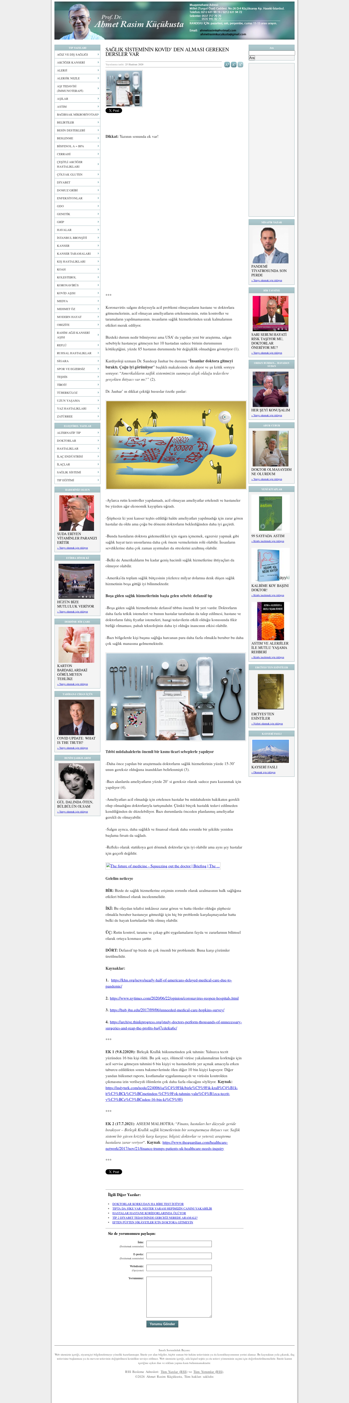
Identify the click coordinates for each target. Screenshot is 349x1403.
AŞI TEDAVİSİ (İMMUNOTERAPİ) (70, 88)
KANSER (63, 245)
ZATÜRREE (65, 416)
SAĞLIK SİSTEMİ (69, 472)
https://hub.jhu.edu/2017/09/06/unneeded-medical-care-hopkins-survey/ (167, 1009)
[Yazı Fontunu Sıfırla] (240, 64)
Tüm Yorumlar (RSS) (208, 1371)
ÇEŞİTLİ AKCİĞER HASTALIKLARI (70, 164)
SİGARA (63, 361)
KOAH (61, 269)
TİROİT (62, 385)
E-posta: (132, 1256)
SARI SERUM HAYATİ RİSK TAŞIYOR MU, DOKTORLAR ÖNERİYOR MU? (269, 341)
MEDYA (62, 301)
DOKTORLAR (66, 440)
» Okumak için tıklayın (263, 772)
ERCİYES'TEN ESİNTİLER (262, 716)
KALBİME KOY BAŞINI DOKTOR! (270, 587)
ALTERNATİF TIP (69, 432)
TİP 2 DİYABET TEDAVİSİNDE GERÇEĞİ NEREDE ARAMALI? (154, 1217)
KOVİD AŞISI (66, 293)
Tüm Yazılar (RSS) (174, 1371)
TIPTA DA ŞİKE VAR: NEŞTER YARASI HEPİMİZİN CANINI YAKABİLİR (162, 1208)
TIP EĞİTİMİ (65, 480)
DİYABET (63, 182)
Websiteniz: (137, 1268)
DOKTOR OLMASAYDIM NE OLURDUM (271, 471)
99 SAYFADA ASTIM (267, 535)
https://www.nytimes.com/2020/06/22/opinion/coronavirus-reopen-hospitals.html (174, 998)
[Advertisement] (174, 181)
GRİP (60, 222)
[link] (176, 488)
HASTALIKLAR (67, 448)
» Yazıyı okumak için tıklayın (72, 547)
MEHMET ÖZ (66, 309)
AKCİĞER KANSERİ (71, 62)
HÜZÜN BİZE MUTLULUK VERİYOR (75, 604)
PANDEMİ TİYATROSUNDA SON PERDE (269, 270)
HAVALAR (64, 230)
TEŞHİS (62, 377)
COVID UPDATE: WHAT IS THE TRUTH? (76, 740)
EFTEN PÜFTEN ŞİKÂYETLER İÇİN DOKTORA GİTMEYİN (152, 1222)
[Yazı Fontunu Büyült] (227, 64)
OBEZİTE (63, 325)
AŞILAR (62, 98)
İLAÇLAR (63, 464)
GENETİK (63, 214)
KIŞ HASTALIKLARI (71, 261)
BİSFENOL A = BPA (70, 146)
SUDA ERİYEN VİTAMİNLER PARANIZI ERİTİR (77, 538)
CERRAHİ (64, 154)
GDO (60, 206)
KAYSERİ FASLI (264, 767)
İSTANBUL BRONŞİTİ (72, 238)
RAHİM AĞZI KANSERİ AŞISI (73, 334)
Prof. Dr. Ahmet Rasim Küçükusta (174, 21)
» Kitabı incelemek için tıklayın (267, 541)
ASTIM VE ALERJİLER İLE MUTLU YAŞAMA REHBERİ (269, 647)
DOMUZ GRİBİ (67, 190)
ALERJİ (62, 70)
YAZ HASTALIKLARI (71, 408)
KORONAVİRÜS (68, 285)
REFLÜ (62, 345)
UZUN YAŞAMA (68, 400)
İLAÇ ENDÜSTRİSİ (70, 456)
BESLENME (65, 138)
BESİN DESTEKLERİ (71, 130)
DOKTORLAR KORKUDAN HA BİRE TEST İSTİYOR (148, 1204)
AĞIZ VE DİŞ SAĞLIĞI (72, 54)
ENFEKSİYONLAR (70, 198)
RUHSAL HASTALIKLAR (74, 353)
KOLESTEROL (66, 277)
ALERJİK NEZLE (68, 78)
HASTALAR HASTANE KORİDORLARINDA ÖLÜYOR (149, 1213)
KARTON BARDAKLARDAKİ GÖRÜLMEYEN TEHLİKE (72, 672)
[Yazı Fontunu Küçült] (234, 64)
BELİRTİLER (65, 122)
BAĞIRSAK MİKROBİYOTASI (77, 114)
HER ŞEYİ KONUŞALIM (270, 410)
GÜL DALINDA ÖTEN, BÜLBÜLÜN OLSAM (75, 804)
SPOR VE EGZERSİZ (71, 369)
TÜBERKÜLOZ (67, 392)
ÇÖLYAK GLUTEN (70, 174)
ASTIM (62, 106)
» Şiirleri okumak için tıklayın (267, 723)
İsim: (132, 1244)
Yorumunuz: (136, 1278)
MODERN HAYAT (69, 317)
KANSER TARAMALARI (74, 253)
